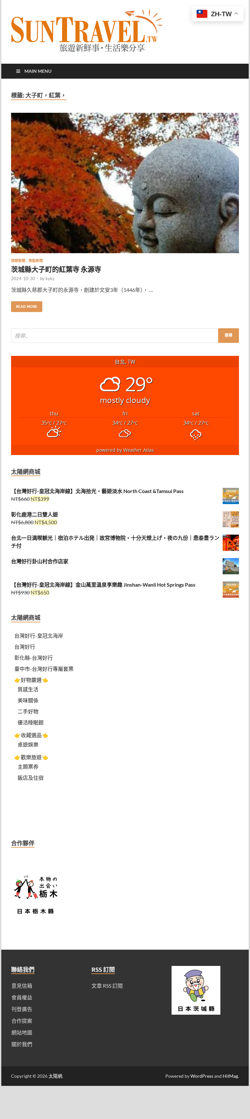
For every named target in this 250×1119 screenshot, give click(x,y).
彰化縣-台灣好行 (33, 658)
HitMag (230, 1076)
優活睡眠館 (31, 722)
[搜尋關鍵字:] (125, 335)
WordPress (201, 1076)
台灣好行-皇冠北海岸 (38, 635)
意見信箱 (21, 985)
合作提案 (21, 1021)
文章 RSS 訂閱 (107, 985)
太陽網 (55, 1076)
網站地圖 (21, 1032)
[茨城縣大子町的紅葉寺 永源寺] (125, 185)
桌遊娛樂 (28, 744)
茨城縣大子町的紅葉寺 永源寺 (56, 269)
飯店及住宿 (31, 777)
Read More (24, 305)
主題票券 (28, 766)
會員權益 (21, 997)
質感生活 (28, 689)
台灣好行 (24, 647)
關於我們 (21, 1044)
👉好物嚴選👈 (31, 680)
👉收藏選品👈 (31, 735)
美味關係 (28, 700)
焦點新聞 (36, 260)
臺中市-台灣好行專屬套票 (44, 669)
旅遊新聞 (18, 260)
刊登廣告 (21, 1009)
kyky (50, 278)
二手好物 (28, 711)
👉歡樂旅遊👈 (31, 757)
